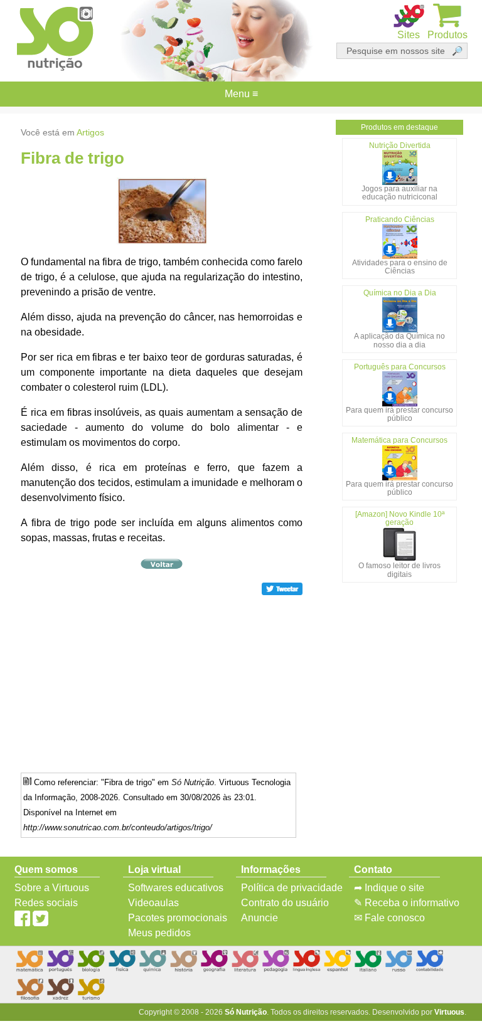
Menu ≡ (241, 94)
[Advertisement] (162, 683)
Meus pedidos (159, 933)
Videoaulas (153, 902)
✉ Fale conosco (389, 917)
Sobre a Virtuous (51, 887)
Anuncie (259, 917)
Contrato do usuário (285, 902)
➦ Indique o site (389, 887)
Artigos (90, 132)
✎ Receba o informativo (406, 902)
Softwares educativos (175, 887)
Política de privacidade (292, 887)
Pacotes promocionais (177, 917)
